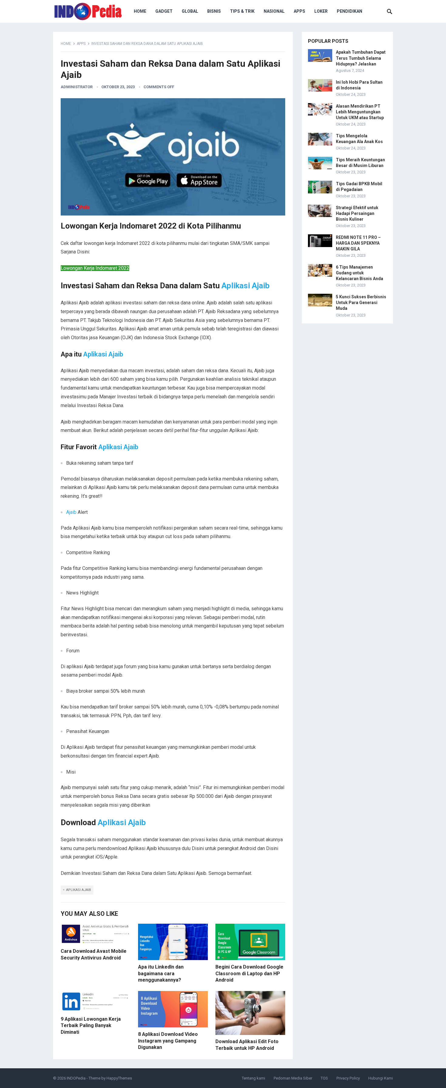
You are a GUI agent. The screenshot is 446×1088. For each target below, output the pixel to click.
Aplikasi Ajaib (245, 285)
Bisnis (214, 11)
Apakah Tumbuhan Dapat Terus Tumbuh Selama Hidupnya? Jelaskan (361, 58)
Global (190, 11)
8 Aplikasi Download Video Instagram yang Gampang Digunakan (168, 1040)
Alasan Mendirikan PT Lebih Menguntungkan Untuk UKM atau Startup (360, 112)
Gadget (164, 11)
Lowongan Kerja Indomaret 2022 (95, 268)
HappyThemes (119, 1078)
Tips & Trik (242, 11)
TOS (324, 1078)
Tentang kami (253, 1078)
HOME (140, 11)
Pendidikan (349, 11)
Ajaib (71, 512)
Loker (321, 11)
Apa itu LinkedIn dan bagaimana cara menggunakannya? (161, 973)
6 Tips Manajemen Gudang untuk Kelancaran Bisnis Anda (359, 273)
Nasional (274, 11)
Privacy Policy (348, 1078)
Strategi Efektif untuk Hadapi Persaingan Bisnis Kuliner (357, 213)
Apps (299, 11)
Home (66, 44)
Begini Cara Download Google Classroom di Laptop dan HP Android (249, 973)
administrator (77, 87)
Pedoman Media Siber (293, 1078)
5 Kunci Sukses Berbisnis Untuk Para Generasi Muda (361, 302)
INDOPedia (76, 1078)
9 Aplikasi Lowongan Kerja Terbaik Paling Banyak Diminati (91, 1025)
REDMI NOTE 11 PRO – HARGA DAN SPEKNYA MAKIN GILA (358, 243)
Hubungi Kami (380, 1078)
